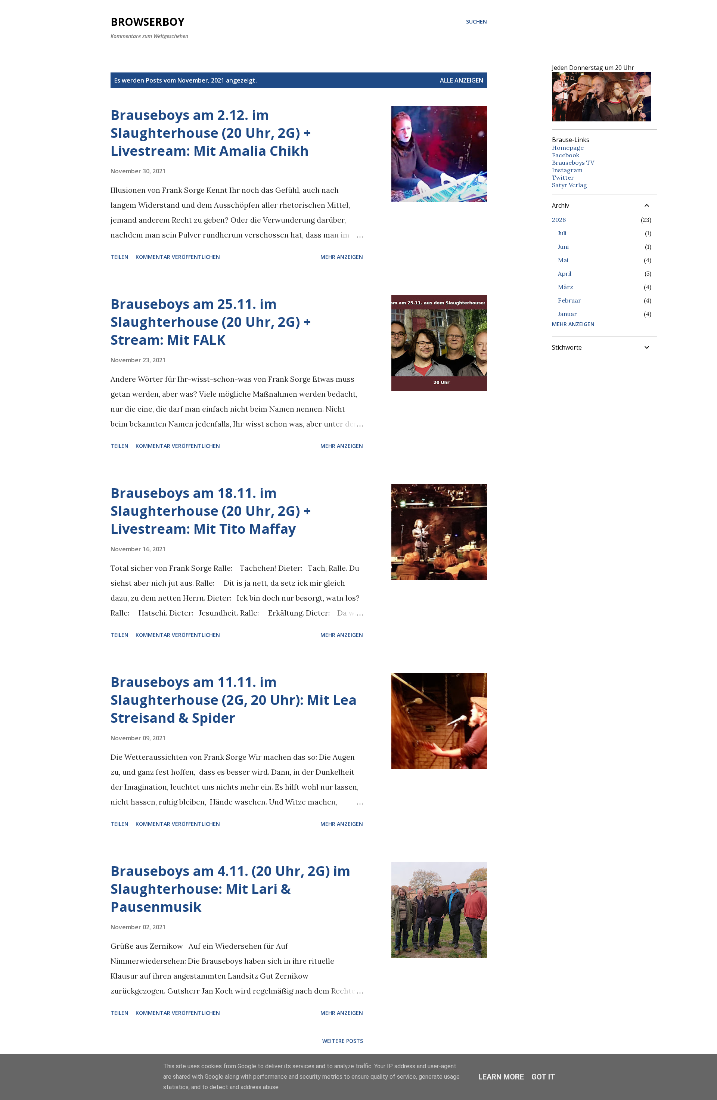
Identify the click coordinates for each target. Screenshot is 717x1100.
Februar (569, 300)
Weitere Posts (342, 1040)
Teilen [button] (119, 256)
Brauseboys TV (573, 162)
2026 (559, 219)
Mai (563, 260)
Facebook (565, 155)
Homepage (568, 147)
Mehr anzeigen (341, 256)
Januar (567, 313)
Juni (563, 246)
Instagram (567, 170)
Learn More (501, 1076)
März (565, 287)
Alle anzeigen (461, 80)
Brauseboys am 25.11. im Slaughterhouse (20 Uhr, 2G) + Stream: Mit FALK (211, 322)
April (564, 273)
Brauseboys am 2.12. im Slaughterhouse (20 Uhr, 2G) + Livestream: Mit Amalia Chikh (211, 133)
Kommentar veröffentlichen (178, 256)
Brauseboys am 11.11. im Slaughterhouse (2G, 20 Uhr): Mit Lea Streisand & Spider (234, 700)
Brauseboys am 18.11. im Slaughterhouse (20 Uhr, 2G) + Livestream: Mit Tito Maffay (211, 511)
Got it (543, 1076)
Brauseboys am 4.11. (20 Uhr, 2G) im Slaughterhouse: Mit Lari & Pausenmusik (230, 889)
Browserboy (147, 22)
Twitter (563, 177)
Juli (562, 233)
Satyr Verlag (569, 185)
